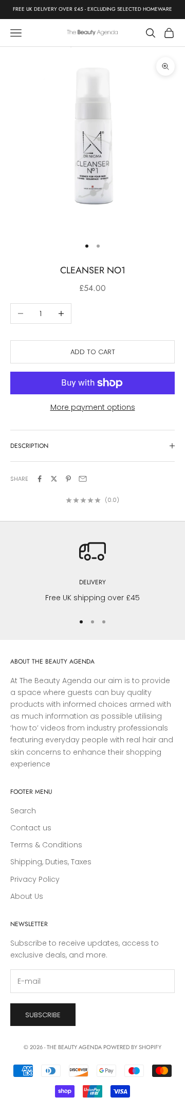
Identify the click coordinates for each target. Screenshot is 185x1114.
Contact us (30, 828)
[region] (92, 570)
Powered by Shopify (132, 1047)
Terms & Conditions (46, 845)
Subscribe (43, 1015)
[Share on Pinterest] (68, 479)
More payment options (92, 407)
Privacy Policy (35, 879)
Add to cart (92, 352)
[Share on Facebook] (39, 479)
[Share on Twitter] (54, 479)
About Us (26, 896)
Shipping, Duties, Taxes (50, 862)
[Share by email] (83, 479)
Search (23, 811)
